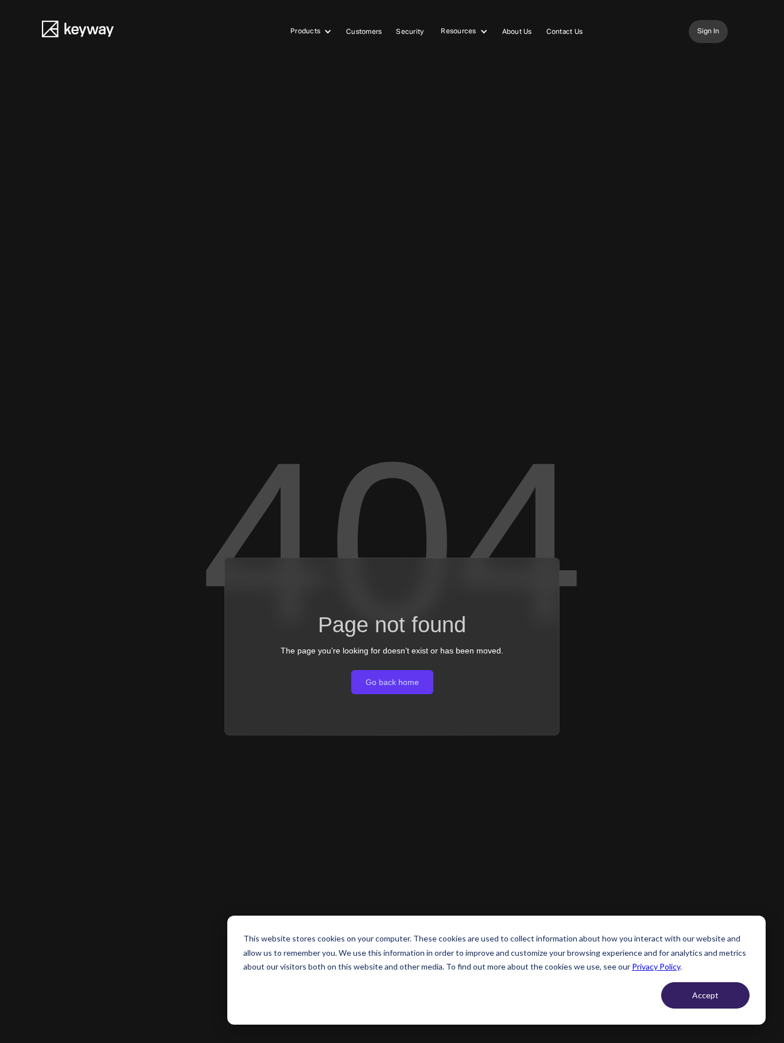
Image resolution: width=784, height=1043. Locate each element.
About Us (517, 32)
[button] (311, 31)
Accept (705, 995)
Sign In (708, 31)
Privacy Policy (656, 966)
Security (410, 32)
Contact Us (564, 32)
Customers (364, 32)
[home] (78, 32)
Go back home (392, 682)
